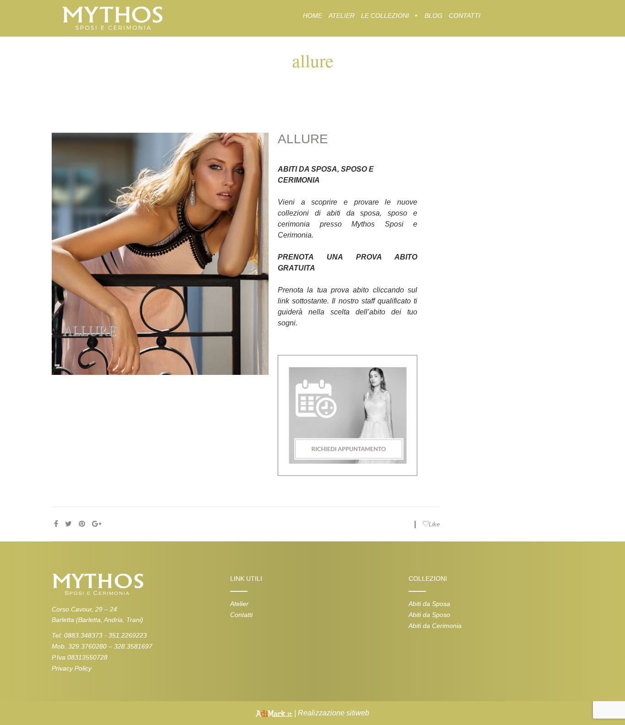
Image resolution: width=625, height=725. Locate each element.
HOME (312, 15)
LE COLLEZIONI (385, 15)
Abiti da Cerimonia (435, 625)
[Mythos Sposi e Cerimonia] (112, 18)
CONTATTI (464, 15)
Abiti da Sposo (429, 614)
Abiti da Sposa (429, 603)
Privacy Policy (72, 668)
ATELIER (342, 15)
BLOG (433, 15)
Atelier (239, 603)
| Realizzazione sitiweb (330, 713)
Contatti (241, 614)
